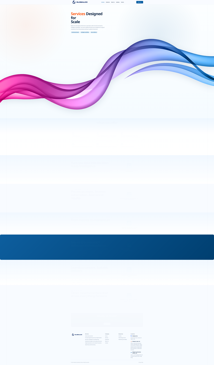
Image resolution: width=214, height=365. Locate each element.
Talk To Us (106, 322)
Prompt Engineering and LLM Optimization (93, 337)
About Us (113, 2)
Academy (117, 2)
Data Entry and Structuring (90, 344)
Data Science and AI (89, 335)
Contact (122, 2)
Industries (108, 2)
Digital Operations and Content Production (93, 342)
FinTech (120, 335)
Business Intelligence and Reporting (92, 339)
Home (106, 335)
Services (102, 2)
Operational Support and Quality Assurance (93, 341)
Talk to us (139, 2)
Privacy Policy (141, 362)
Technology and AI (122, 337)
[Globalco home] (80, 2)
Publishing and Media (123, 339)
